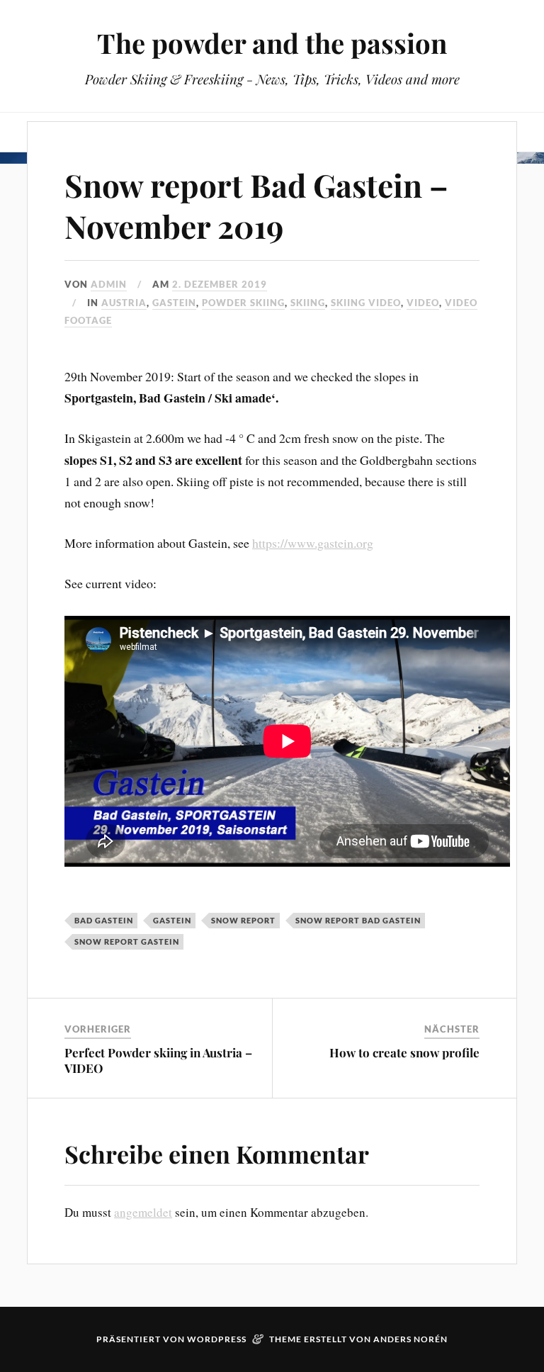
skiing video (366, 302)
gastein (172, 920)
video (423, 302)
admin (109, 284)
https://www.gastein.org (312, 542)
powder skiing (243, 302)
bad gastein (103, 920)
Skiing (307, 302)
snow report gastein (126, 941)
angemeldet (143, 1212)
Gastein (174, 302)
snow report (243, 920)
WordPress (216, 1339)
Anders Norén (410, 1339)
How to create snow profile (404, 1052)
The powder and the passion (272, 43)
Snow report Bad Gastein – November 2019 (256, 205)
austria (124, 302)
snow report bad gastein (358, 920)
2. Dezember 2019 (219, 284)
